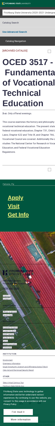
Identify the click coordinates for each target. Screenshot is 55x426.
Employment (8, 360)
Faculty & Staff (8, 338)
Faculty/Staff (8, 315)
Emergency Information (11, 363)
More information (21, 419)
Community (7, 348)
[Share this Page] (53, 51)
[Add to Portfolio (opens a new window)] (49, 51)
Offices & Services (10, 312)
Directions (7, 296)
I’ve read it (18, 412)
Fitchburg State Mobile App (13, 386)
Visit (13, 206)
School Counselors (10, 344)
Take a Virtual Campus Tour (13, 383)
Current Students (9, 331)
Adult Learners (8, 334)
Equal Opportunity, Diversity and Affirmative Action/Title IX (25, 367)
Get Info (18, 215)
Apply (15, 198)
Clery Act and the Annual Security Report (18, 370)
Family (5, 341)
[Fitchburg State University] (16, 3)
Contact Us (7, 299)
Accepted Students (10, 328)
